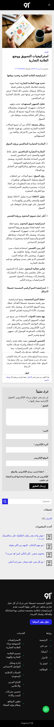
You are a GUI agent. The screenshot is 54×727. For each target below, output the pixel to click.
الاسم (45, 430)
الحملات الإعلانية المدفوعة (12, 674)
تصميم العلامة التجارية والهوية (13, 655)
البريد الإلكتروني (41, 444)
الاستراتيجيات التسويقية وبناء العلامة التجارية (13, 644)
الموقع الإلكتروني (41, 457)
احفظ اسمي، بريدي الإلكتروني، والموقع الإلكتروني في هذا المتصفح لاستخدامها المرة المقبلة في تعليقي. (27, 476)
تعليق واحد (37, 539)
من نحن (43, 645)
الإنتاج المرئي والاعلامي (14, 684)
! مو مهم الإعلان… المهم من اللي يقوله (26, 545)
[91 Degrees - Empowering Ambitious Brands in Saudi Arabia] (27, 5)
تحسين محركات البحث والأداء (12, 693)
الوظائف (43, 669)
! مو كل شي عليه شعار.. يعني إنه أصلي (26, 561)
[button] (49, 5)
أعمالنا (44, 651)
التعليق (44, 405)
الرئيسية (43, 640)
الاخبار (46, 52)
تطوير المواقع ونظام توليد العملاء (11, 703)
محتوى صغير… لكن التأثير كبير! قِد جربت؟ (24, 553)
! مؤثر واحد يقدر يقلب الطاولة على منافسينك (23, 535)
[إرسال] (5, 501)
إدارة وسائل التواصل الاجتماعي (11, 665)
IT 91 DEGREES (20, 69)
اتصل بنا (43, 663)
